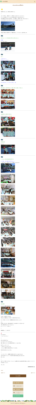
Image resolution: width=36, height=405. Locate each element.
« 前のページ (3, 372)
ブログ (2, 370)
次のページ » (33, 372)
